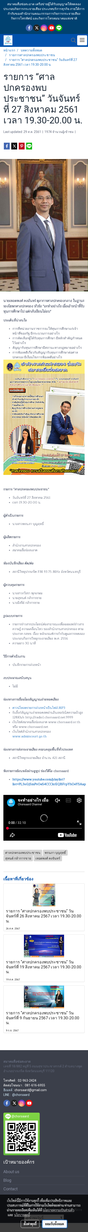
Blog (7, 1180)
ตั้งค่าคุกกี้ (30, 1224)
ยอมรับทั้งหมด (54, 1224)
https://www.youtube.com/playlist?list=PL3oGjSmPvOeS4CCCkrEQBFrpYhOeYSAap (49, 782)
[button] (71, 40)
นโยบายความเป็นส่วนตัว (58, 1210)
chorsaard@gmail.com (30, 1090)
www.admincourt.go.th (29, 736)
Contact (10, 1188)
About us (11, 1171)
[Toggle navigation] (82, 40)
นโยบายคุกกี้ (22, 1215)
